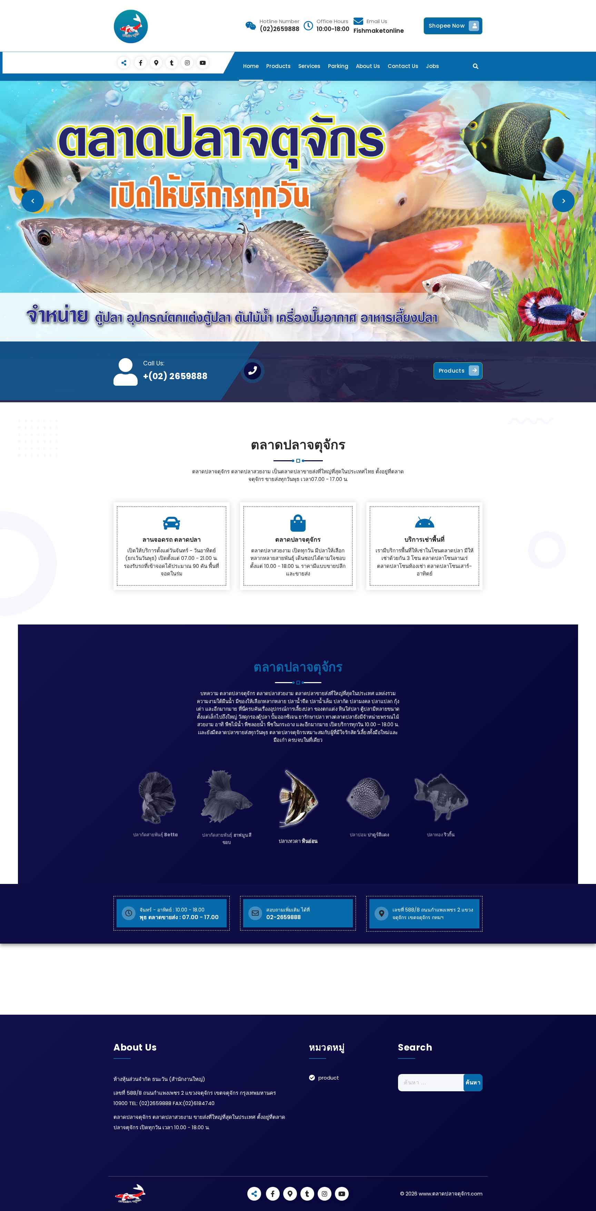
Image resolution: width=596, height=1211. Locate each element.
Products (278, 66)
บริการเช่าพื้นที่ (425, 539)
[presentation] (32, 201)
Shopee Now (447, 26)
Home (251, 66)
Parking (338, 66)
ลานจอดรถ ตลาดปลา (171, 539)
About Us (368, 66)
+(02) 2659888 (175, 376)
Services (309, 66)
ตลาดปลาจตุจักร (298, 539)
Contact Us (403, 66)
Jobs (432, 66)
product (328, 1077)
